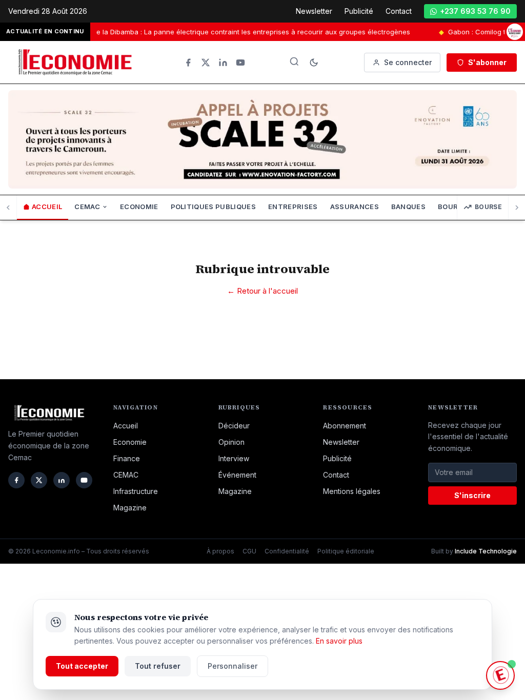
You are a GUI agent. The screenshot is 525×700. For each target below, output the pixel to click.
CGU (249, 551)
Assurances (354, 206)
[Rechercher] (294, 61)
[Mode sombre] (314, 62)
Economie (139, 206)
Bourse (488, 207)
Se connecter (408, 62)
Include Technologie (486, 551)
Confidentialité (287, 551)
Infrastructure (135, 491)
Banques (408, 206)
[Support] (500, 675)
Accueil (47, 206)
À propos (220, 551)
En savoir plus (339, 640)
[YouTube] (240, 62)
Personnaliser (232, 666)
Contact (399, 11)
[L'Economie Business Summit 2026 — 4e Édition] (515, 32)
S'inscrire (472, 495)
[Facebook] (188, 62)
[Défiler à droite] (516, 207)
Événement (237, 474)
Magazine (130, 507)
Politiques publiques (213, 206)
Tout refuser (157, 666)
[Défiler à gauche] (8, 207)
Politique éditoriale (345, 551)
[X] (205, 62)
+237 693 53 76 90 (475, 11)
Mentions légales (351, 491)
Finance (126, 458)
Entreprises (293, 206)
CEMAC (87, 206)
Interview (233, 458)
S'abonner (487, 62)
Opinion (231, 442)
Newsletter (314, 11)
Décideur (234, 425)
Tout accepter (82, 666)
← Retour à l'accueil (262, 291)
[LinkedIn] (223, 62)
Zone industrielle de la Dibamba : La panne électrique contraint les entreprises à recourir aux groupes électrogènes (215, 32)
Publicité (359, 11)
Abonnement (344, 425)
